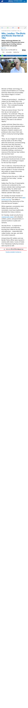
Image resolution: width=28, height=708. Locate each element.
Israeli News (14, 30)
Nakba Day (16, 52)
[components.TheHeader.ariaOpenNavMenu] (4, 1)
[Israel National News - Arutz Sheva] (15, 1)
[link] (13, 269)
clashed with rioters (7, 217)
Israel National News (6, 30)
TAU (3, 52)
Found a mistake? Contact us (13, 252)
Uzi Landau (9, 52)
